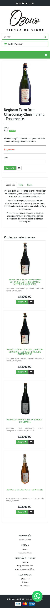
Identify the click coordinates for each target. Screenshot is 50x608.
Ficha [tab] (21, 185)
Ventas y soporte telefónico (25, 569)
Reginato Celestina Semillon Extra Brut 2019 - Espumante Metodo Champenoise (25, 351)
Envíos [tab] (29, 185)
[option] (25, 84)
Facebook (25, 579)
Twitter (25, 582)
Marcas (25, 549)
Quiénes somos (25, 540)
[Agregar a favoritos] (19, 168)
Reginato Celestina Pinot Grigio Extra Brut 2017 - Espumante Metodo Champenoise (25, 281)
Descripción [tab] (10, 185)
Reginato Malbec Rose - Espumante (25, 489)
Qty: (6, 158)
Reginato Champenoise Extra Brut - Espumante (25, 420)
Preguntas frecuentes (25, 566)
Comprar (9, 168)
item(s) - (15, 44)
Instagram (25, 585)
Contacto (25, 562)
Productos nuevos (25, 553)
